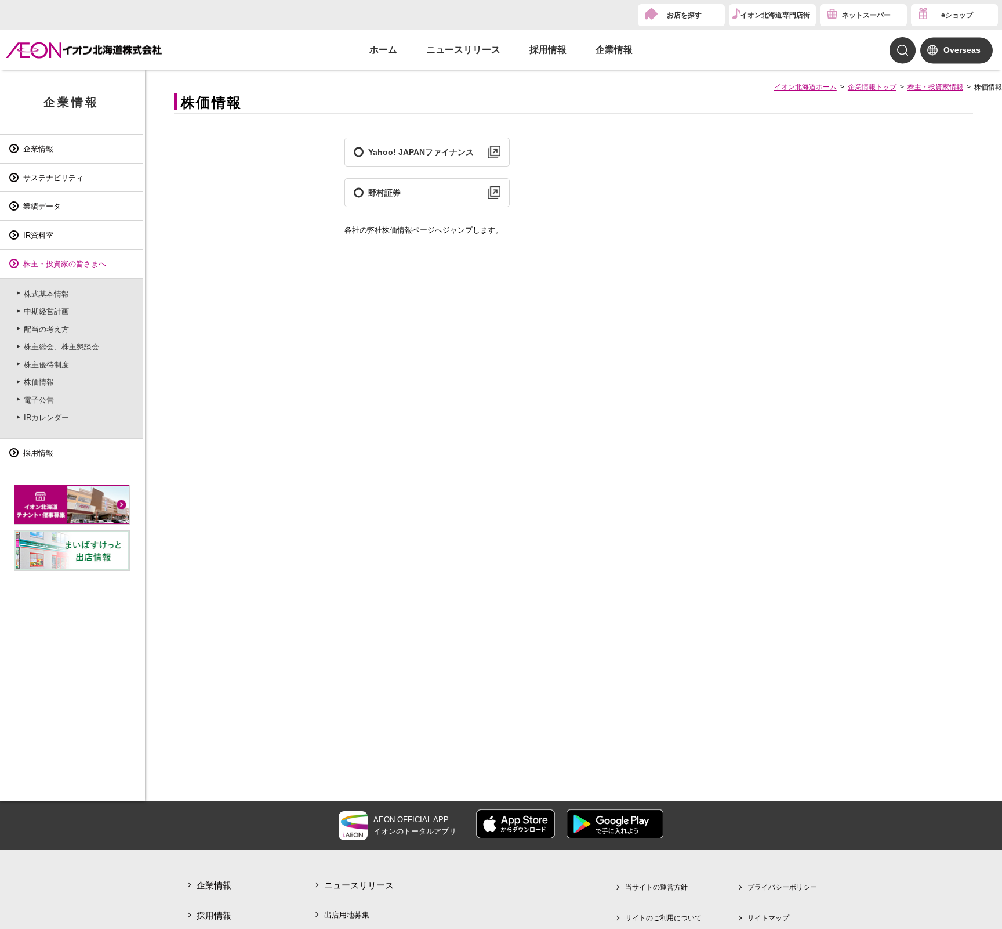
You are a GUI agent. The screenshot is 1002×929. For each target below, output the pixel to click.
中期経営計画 (46, 311)
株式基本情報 (46, 294)
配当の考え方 (46, 329)
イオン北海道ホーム (805, 87)
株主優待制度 (46, 364)
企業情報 (614, 50)
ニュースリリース (463, 50)
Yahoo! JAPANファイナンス (421, 152)
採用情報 (548, 50)
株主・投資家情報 (935, 87)
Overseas (962, 50)
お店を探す (684, 15)
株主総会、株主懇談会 (61, 346)
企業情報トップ (872, 87)
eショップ (957, 15)
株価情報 (39, 382)
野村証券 (384, 192)
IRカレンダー (46, 417)
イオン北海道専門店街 (775, 15)
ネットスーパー (866, 15)
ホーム (383, 50)
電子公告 (39, 400)
